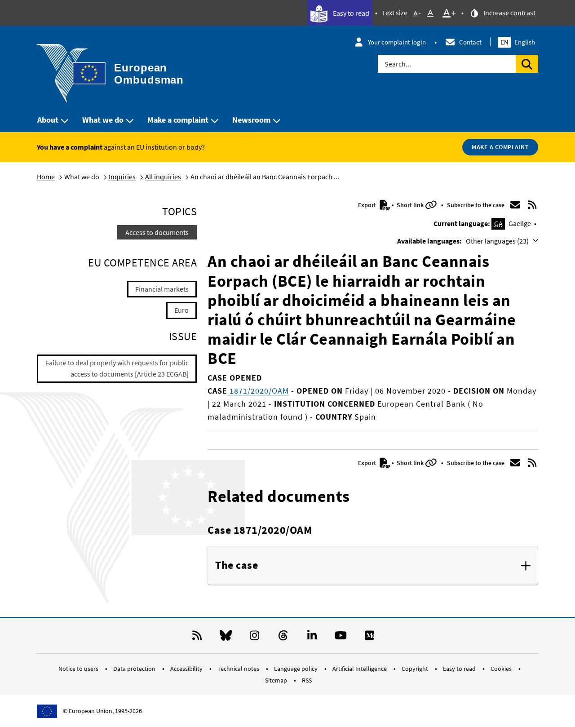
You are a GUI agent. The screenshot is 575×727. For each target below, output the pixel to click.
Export (367, 205)
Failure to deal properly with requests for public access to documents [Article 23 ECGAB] (117, 368)
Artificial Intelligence (360, 669)
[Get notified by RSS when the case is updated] (532, 205)
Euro (181, 310)
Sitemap (276, 680)
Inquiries (122, 176)
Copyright (415, 669)
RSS (307, 680)
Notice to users (79, 669)
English (517, 42)
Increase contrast (508, 12)
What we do (103, 120)
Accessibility (187, 669)
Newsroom (251, 120)
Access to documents (157, 232)
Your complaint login (397, 42)
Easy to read (350, 13)
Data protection (135, 669)
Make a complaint (177, 120)
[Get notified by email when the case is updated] (515, 205)
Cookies (502, 669)
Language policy (296, 669)
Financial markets (162, 288)
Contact (470, 42)
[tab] (373, 565)
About (47, 120)
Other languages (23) (498, 240)
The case (236, 565)
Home (46, 176)
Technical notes (239, 669)
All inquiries (163, 176)
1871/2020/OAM (258, 391)
